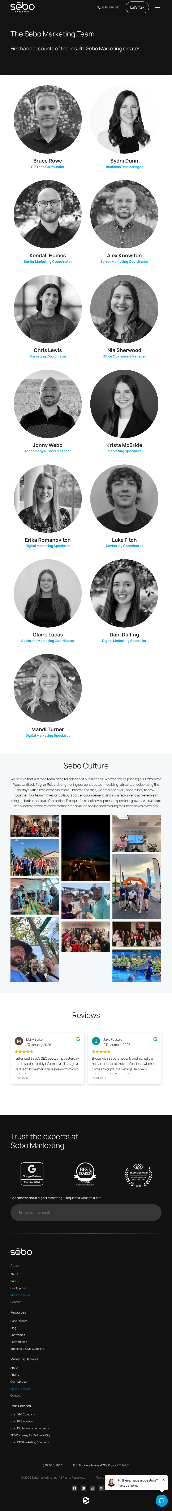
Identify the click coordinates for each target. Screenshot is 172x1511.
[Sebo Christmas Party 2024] (34, 826)
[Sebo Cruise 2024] (34, 896)
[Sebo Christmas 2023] (85, 937)
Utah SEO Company (22, 1414)
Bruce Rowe (47, 160)
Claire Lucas (48, 634)
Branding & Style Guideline (27, 1349)
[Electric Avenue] (34, 949)
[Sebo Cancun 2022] (136, 966)
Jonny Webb (48, 444)
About (14, 1274)
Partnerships (18, 1342)
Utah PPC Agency (21, 1421)
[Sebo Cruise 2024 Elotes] (85, 901)
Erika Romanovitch (48, 539)
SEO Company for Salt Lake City (30, 1435)
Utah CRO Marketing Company (29, 1442)
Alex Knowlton (124, 255)
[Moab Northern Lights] (85, 848)
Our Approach (19, 1288)
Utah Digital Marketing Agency (29, 1428)
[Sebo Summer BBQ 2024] (34, 857)
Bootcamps (17, 1335)
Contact (15, 1302)
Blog (13, 1328)
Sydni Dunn (124, 160)
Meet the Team (20, 1295)
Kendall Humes (48, 255)
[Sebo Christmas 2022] (136, 934)
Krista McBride (124, 444)
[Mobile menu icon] (157, 7)
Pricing (14, 1281)
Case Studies (18, 1321)
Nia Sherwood (124, 350)
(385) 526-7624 (111, 7)
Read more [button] (22, 1078)
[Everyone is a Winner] (136, 833)
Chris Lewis (48, 350)
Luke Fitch (124, 539)
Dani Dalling (124, 634)
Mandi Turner (47, 729)
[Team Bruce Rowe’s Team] (136, 886)
